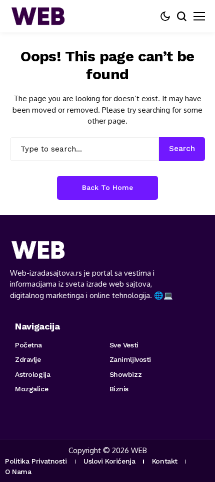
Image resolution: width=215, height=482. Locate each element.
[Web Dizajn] (37, 16)
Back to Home (107, 187)
